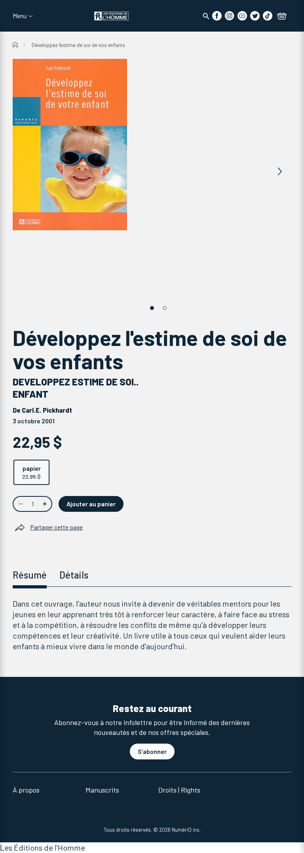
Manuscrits (102, 789)
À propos (26, 789)
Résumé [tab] (30, 575)
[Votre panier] (282, 16)
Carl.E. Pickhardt (47, 410)
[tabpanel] (152, 625)
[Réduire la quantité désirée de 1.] (19, 504)
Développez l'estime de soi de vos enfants (78, 45)
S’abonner (152, 751)
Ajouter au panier (91, 503)
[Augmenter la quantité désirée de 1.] (45, 504)
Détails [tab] (73, 575)
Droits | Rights (179, 789)
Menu (20, 15)
